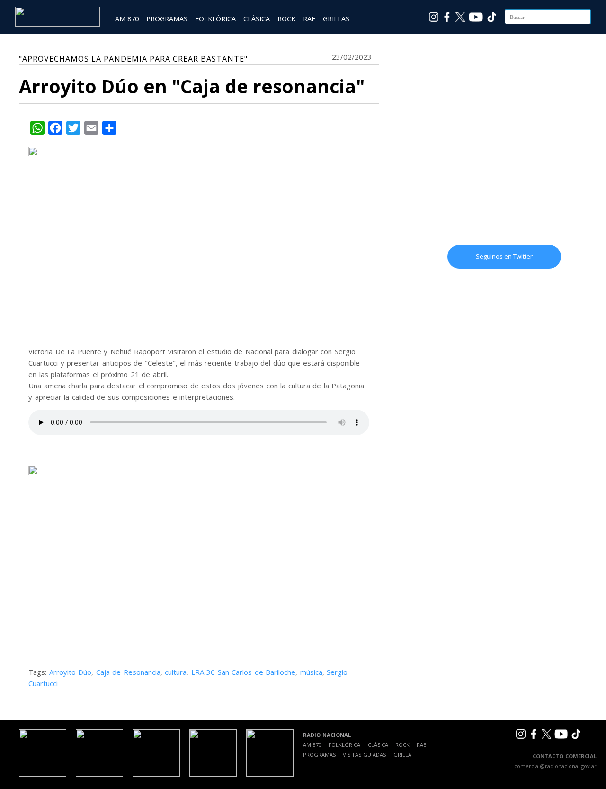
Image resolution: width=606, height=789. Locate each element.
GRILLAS (336, 18)
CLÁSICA (256, 18)
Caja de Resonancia (128, 672)
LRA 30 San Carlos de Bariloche (243, 672)
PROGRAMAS (166, 18)
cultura (176, 672)
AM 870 (127, 18)
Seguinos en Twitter (504, 256)
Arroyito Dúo (70, 672)
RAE (309, 18)
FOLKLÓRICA (215, 18)
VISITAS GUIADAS (364, 754)
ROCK (286, 18)
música (311, 672)
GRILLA (402, 754)
